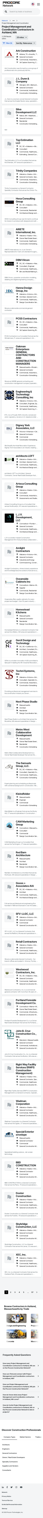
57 (32, 1292)
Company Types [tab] (9, 1437)
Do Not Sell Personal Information (12, 1504)
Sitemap (4, 1508)
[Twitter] (11, 1487)
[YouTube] (21, 1487)
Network (8, 6)
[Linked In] (3, 1487)
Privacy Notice (6, 1496)
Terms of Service (7, 1500)
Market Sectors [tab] (25, 1437)
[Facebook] (7, 1487)
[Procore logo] (11, 2)
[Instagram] (16, 1487)
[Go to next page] (37, 1292)
